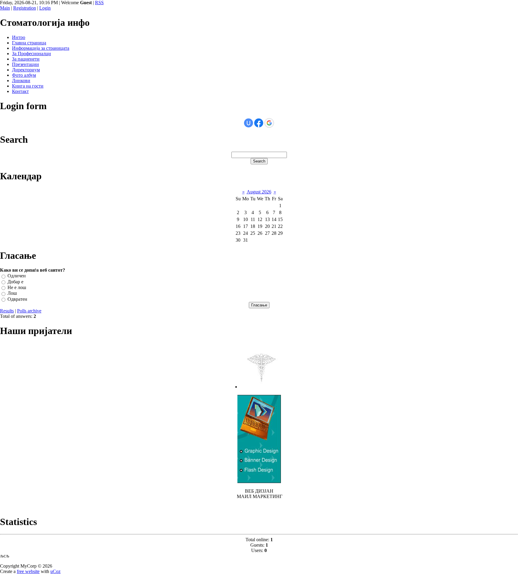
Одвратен (17, 299)
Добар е (15, 281)
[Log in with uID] (248, 122)
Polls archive (29, 310)
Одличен (16, 276)
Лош (12, 293)
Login (45, 7)
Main (5, 7)
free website (28, 571)
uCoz (55, 571)
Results (7, 310)
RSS (99, 2)
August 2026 (259, 191)
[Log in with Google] (269, 123)
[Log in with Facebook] (258, 122)
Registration (24, 7)
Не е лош (16, 287)
